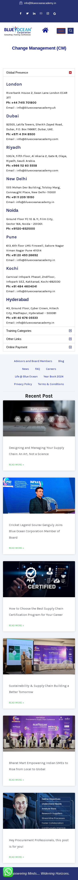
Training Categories (18, 330)
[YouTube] (41, 14)
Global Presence (17, 72)
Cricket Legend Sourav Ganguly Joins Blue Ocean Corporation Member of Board (36, 531)
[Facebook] (21, 14)
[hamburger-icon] (61, 31)
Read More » (16, 464)
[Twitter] (27, 14)
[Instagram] (48, 14)
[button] (71, 31)
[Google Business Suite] (55, 14)
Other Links (13, 339)
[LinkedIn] (34, 14)
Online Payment (16, 347)
